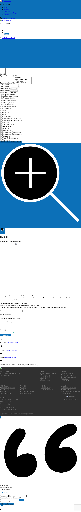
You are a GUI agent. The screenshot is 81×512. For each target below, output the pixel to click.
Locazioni (7, 11)
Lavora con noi (6, 393)
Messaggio (3, 330)
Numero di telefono (6, 318)
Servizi (23, 386)
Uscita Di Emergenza (10, 138)
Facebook (65, 379)
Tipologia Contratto (6, 76)
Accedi (21, 500)
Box (4, 110)
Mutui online (66, 393)
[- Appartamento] (23, 81)
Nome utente (4, 496)
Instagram (65, 380)
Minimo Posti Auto (6, 96)
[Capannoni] (23, 78)
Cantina (5, 114)
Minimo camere (5, 92)
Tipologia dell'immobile (7, 83)
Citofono (6, 116)
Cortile (5, 122)
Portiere (5, 128)
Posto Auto (6, 130)
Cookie (43, 386)
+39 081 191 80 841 (8, 18)
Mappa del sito (26, 393)
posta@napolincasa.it (10, 357)
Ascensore (6, 108)
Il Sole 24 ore (66, 389)
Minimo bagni (4, 94)
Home (6, 7)
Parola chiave (4, 102)
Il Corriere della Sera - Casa (71, 391)
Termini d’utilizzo (47, 389)
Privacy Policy (46, 388)
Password (3, 498)
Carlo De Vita (5, 389)
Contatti (6, 15)
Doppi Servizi (8, 124)
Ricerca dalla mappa (27, 391)
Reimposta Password (7, 504)
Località (2, 74)
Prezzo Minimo (5, 85)
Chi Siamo (4, 386)
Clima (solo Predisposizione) (12, 120)
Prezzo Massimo (5, 86)
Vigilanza (6, 140)
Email (2, 314)
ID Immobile (4, 104)
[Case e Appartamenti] (23, 79)
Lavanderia (6, 126)
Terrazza (6, 136)
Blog (22, 389)
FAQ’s (23, 388)
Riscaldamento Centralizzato (12, 134)
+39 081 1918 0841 (12, 342)
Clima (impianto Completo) (12, 118)
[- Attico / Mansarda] (23, 83)
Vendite (6, 9)
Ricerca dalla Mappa (10, 13)
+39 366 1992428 (11, 350)
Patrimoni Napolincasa (8, 388)
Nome (2, 311)
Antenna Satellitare (9, 106)
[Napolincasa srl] (5, 1)
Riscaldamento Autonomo (11, 132)
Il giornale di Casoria (69, 388)
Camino (5, 112)
